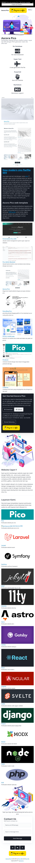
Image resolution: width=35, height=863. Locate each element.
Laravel (3, 545)
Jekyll (2, 586)
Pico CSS (27, 859)
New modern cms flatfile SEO (17, 171)
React (3, 667)
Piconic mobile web (8, 336)
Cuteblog (5, 387)
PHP (2, 783)
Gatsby (3, 645)
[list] (31, 10)
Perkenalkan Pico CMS (9, 239)
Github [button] (19, 409)
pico (26, 176)
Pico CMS (20, 859)
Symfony (4, 564)
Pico (2, 521)
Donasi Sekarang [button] (9, 422)
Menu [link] (30, 10)
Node (3, 764)
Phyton (3, 724)
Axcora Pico (6, 289)
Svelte (3, 704)
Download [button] (9, 409)
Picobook (5, 360)
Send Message (17, 838)
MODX (3, 742)
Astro (3, 622)
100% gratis (12, 212)
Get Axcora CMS (18, 526)
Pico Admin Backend (9, 262)
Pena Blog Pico (7, 311)
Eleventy (3, 606)
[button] (12, 848)
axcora (21, 861)
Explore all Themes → (17, 4)
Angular (3, 686)
